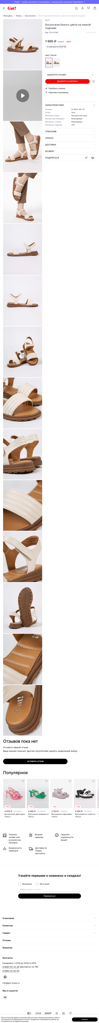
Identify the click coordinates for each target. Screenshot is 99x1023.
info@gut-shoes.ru (11, 983)
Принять (84, 1019)
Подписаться (49, 896)
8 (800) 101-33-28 (11, 967)
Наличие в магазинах (58, 92)
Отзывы (7, 940)
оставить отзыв (35, 761)
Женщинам (27, 884)
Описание (50, 131)
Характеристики (54, 105)
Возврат (49, 151)
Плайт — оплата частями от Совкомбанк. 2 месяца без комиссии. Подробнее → (49, 2)
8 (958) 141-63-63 (11, 971)
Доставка (50, 144)
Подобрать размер (56, 88)
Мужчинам (45, 884)
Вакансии (7, 947)
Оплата (49, 138)
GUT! (47, 20)
